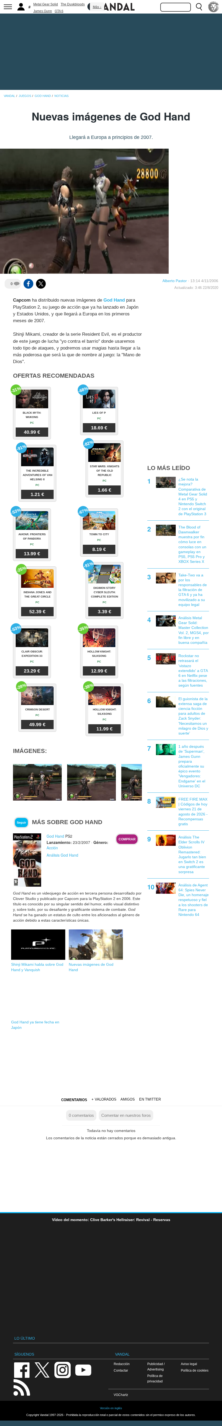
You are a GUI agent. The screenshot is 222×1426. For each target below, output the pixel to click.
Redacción (122, 1364)
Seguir (21, 822)
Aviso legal (189, 1364)
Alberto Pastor (174, 281)
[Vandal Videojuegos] (111, 6)
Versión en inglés (111, 1408)
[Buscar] (199, 7)
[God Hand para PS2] (27, 860)
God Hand (114, 300)
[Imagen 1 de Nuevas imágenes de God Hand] (37, 782)
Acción (52, 847)
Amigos (127, 1099)
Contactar (121, 1370)
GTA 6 (59, 11)
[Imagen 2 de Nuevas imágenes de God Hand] (91, 782)
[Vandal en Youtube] (83, 1369)
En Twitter (150, 1099)
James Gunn (42, 11)
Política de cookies (194, 1370)
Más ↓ (97, 7)
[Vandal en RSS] (21, 1387)
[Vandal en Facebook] (21, 1369)
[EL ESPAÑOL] (213, 6)
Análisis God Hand (62, 855)
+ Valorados (104, 1099)
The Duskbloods (73, 4)
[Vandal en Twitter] (42, 1369)
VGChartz (121, 1394)
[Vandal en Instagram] (62, 1369)
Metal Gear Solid (45, 4)
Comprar (127, 839)
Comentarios (74, 1100)
